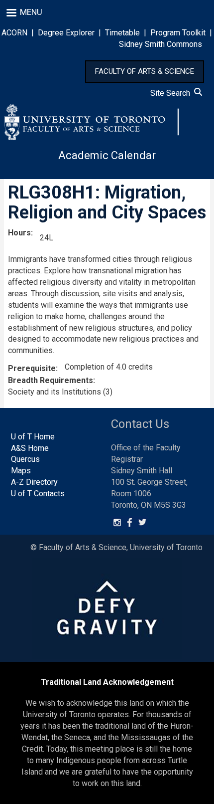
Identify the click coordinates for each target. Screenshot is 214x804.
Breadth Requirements (50, 380)
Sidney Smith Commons (160, 44)
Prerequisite (32, 368)
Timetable (122, 32)
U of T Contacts (38, 493)
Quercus (25, 459)
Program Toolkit (178, 32)
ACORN (14, 32)
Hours (19, 232)
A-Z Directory (34, 482)
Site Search (172, 93)
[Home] (91, 122)
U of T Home (33, 436)
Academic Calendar (107, 155)
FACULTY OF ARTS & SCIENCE (144, 71)
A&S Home (30, 448)
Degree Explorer (66, 32)
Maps (21, 470)
